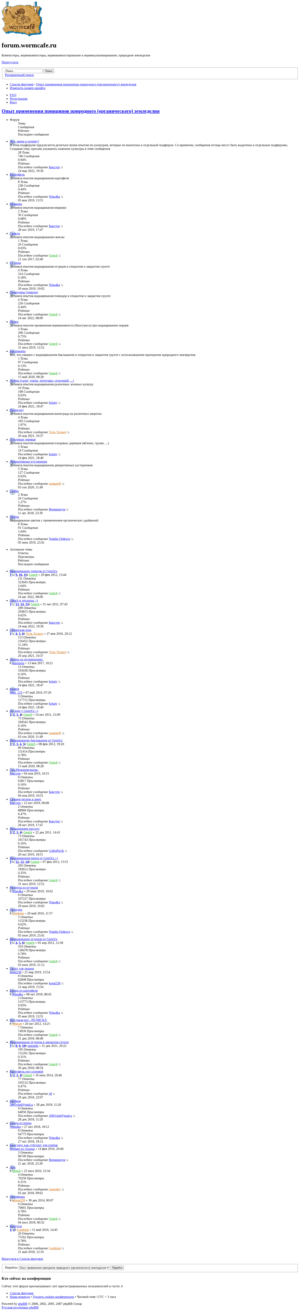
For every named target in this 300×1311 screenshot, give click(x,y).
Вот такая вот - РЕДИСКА (28, 1020)
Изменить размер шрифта (27, 88)
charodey (55, 1189)
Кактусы (16, 1226)
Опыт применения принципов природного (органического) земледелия (86, 84)
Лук (12, 1167)
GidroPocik (56, 850)
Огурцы (15, 263)
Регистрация (18, 98)
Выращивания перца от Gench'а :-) (34, 858)
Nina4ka (54, 196)
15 (27, 604)
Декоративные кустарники (28, 461)
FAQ (13, 95)
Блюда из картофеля (24, 990)
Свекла (15, 233)
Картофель (17, 174)
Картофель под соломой (26, 1071)
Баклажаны (18, 351)
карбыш (15, 1101)
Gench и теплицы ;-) (24, 600)
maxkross (18, 663)
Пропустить (10, 62)
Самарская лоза (20, 630)
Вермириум (57, 509)
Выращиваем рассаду (25, 828)
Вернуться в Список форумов (22, 1259)
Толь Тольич (57, 432)
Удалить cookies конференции (53, 1297)
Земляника (17, 1196)
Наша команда (20, 1297)
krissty (53, 402)
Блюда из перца (20, 1123)
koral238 (15, 972)
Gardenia (18, 913)
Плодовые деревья (23, 439)
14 (22, 604)
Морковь (16, 204)
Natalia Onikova (59, 539)
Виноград (16, 410)
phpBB (22, 1303)
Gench (53, 255)
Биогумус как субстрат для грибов (34, 1145)
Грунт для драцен (22, 968)
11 (25, 574)
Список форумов (21, 84)
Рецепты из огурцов (24, 887)
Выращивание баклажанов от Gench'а (36, 740)
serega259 (18, 1200)
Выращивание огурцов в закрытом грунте (39, 1042)
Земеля (17, 1023)
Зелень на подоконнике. (26, 659)
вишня (14, 689)
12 (17, 862)
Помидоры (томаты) (24, 292)
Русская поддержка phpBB (20, 1307)
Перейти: (11, 1267)
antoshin (33, 1045)
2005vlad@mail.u (21, 1104)
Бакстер (54, 167)
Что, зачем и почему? (24, 141)
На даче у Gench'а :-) (24, 711)
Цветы (14, 516)
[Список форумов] (22, 35)
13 (17, 604)
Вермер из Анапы (22, 1149)
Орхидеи (16, 909)
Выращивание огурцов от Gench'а (33, 939)
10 (20, 574)
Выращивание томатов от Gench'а (33, 571)
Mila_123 (16, 692)
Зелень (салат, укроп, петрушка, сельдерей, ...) (42, 380)
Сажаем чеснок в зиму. (25, 799)
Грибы (14, 491)
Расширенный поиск (19, 75)
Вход (13, 102)
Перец (14, 321)
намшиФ (55, 483)
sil (50, 1093)
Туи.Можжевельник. (24, 770)
